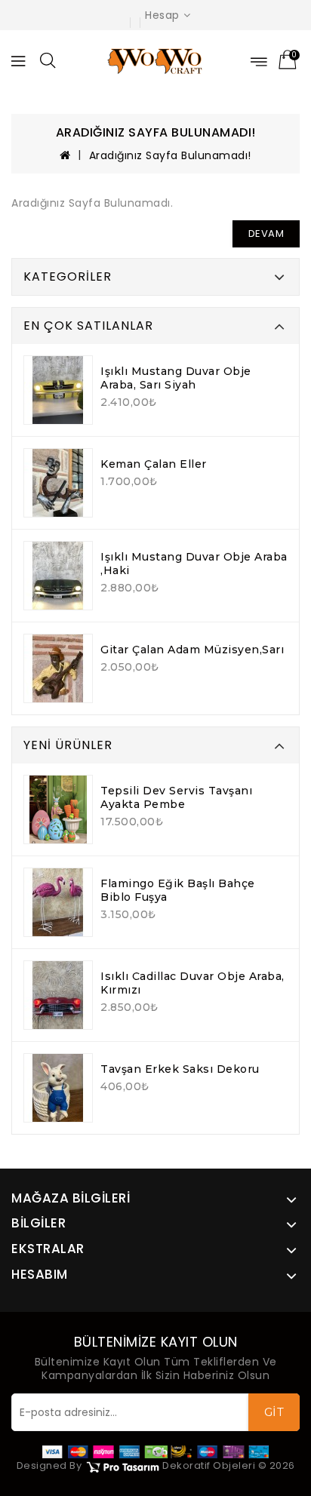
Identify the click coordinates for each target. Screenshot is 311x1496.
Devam (266, 233)
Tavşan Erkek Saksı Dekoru (180, 1069)
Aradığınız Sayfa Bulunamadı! (170, 155)
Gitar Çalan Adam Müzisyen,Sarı (192, 649)
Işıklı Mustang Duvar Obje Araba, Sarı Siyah (175, 378)
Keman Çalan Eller (153, 464)
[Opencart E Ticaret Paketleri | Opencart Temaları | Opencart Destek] (122, 1465)
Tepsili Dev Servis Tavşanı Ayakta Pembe (176, 797)
